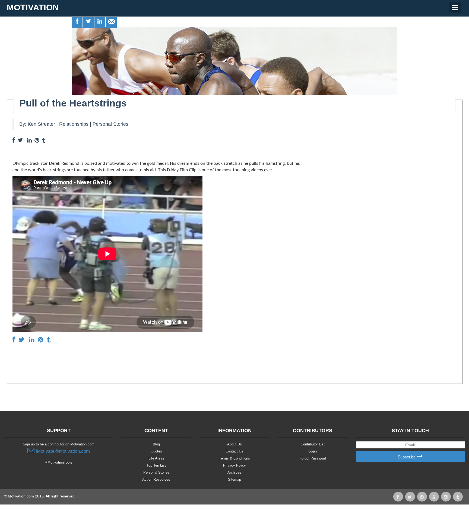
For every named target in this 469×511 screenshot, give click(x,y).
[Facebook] (77, 22)
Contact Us (234, 451)
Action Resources (156, 479)
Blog (156, 444)
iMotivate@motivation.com (62, 451)
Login (312, 451)
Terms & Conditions (234, 458)
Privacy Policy (234, 465)
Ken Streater (41, 124)
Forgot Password (312, 458)
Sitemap (234, 479)
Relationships (73, 124)
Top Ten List (156, 465)
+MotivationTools (58, 462)
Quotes (156, 451)
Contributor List (313, 444)
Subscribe (407, 457)
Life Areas (156, 458)
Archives (234, 472)
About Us (234, 444)
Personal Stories (110, 124)
